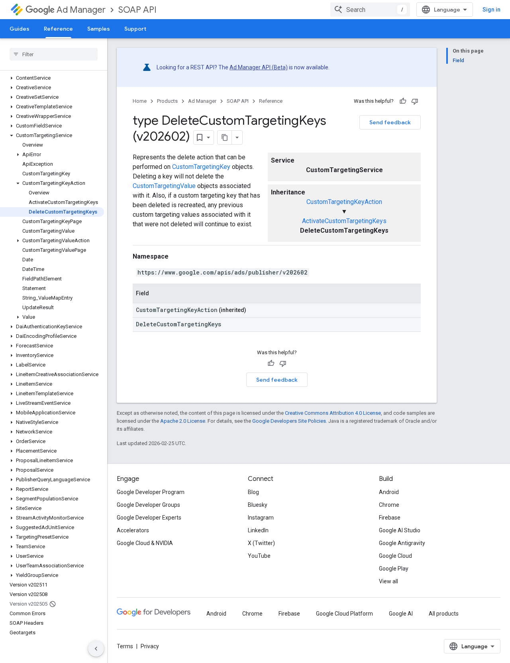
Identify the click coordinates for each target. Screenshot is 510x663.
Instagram (261, 517)
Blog (253, 492)
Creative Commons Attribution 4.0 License (333, 413)
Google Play (393, 568)
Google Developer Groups (148, 505)
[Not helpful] (415, 101)
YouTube (259, 556)
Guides (19, 28)
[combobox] (370, 9)
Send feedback (390, 122)
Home (140, 101)
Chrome (389, 505)
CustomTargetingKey (201, 167)
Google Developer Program (150, 492)
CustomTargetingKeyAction (344, 202)
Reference (58, 28)
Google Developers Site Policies (289, 421)
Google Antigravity (402, 543)
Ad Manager (81, 9)
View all (388, 581)
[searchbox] (54, 54)
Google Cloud (395, 556)
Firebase (389, 517)
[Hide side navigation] (96, 649)
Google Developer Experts (149, 517)
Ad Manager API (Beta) (259, 67)
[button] (52, 78)
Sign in (491, 9)
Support (135, 28)
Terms (125, 646)
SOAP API (137, 9)
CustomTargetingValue (164, 186)
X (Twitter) (261, 543)
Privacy (150, 646)
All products (444, 613)
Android (389, 492)
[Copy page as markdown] (225, 137)
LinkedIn (258, 530)
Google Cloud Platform (344, 613)
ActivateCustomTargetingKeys (344, 221)
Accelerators (133, 530)
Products (167, 101)
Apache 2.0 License (182, 421)
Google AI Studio (399, 530)
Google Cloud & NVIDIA (145, 543)
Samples (98, 28)
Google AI (401, 613)
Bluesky (257, 505)
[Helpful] (403, 101)
